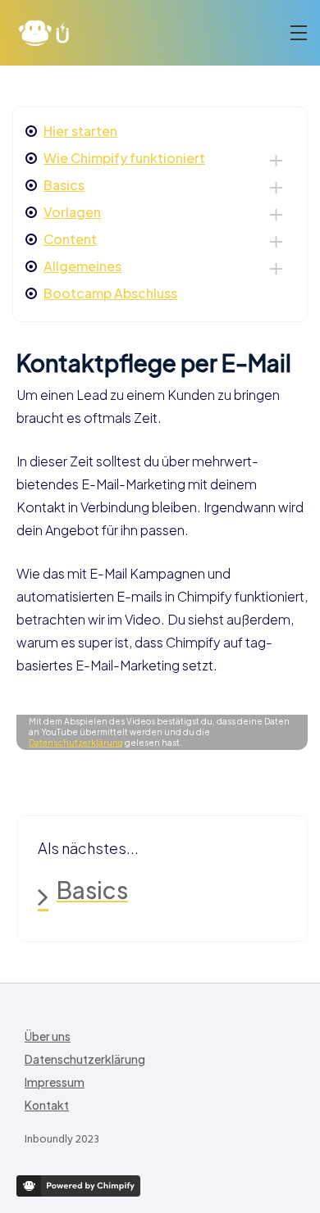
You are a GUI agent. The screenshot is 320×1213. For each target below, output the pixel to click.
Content (70, 239)
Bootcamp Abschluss (110, 293)
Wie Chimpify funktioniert (124, 157)
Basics (64, 184)
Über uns (48, 1036)
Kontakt (47, 1104)
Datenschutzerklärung (76, 742)
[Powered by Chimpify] (78, 1186)
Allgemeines (82, 266)
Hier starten (80, 130)
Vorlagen (72, 211)
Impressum (55, 1081)
